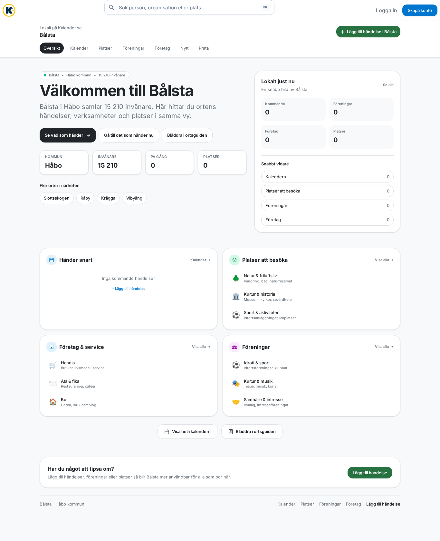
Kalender (79, 48)
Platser (105, 48)
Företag (162, 48)
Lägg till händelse (370, 472)
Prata (204, 48)
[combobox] (189, 7)
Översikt (51, 48)
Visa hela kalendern (191, 431)
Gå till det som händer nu (129, 135)
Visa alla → (384, 260)
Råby (85, 198)
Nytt (184, 48)
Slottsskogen (57, 198)
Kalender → (200, 260)
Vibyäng (134, 198)
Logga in (386, 10)
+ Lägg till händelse (129, 288)
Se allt (388, 85)
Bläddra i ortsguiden (187, 135)
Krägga (108, 198)
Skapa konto (420, 10)
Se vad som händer (64, 135)
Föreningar (133, 48)
